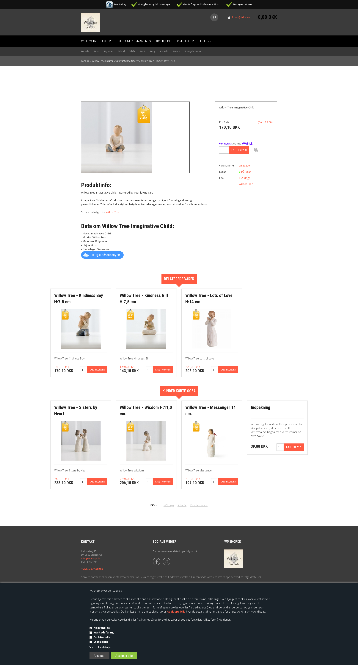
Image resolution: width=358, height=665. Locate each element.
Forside (85, 51)
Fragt (153, 51)
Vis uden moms (199, 505)
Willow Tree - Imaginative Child (158, 61)
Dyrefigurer (185, 41)
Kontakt (164, 51)
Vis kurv (267, 10)
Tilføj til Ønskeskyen (105, 255)
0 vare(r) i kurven (241, 17)
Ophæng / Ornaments (135, 41)
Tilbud (121, 51)
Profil (142, 51)
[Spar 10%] (81, 328)
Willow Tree (113, 212)
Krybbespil (163, 41)
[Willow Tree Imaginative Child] (116, 137)
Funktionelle (102, 637)
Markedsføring (104, 632)
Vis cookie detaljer (101, 647)
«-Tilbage (169, 505)
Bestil (97, 51)
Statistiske (101, 642)
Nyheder (108, 51)
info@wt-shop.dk (90, 558)
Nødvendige (102, 628)
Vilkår (132, 51)
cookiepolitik (176, 611)
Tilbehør (204, 41)
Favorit (176, 51)
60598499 (97, 569)
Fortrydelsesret (193, 51)
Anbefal (182, 505)
